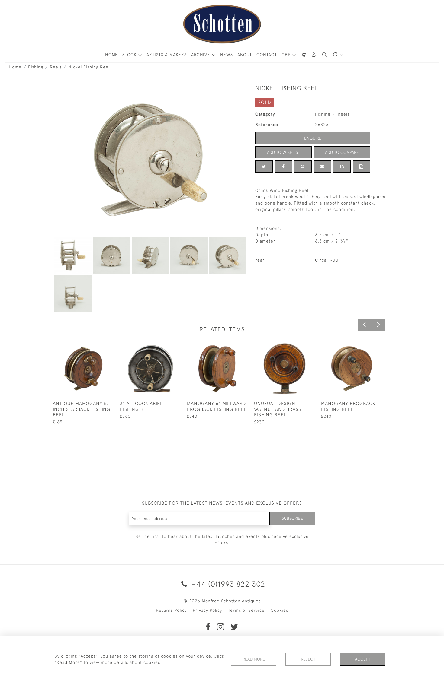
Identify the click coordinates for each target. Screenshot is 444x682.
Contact (266, 54)
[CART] (304, 55)
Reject (308, 659)
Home (15, 67)
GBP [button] (287, 54)
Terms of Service (246, 610)
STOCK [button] (130, 54)
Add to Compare (342, 152)
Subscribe (292, 518)
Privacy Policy (207, 610)
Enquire (312, 138)
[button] (314, 55)
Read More (254, 659)
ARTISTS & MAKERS (166, 54)
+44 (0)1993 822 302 (227, 583)
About (244, 54)
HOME (111, 54)
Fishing (35, 67)
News (226, 54)
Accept (362, 659)
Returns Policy (171, 610)
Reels (56, 67)
